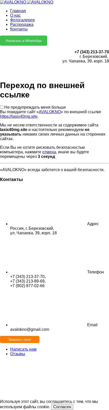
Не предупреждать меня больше (35, 107)
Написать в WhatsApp (24, 41)
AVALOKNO (50, 112)
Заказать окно (19, 339)
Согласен (62, 407)
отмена (49, 152)
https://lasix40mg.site (19, 116)
